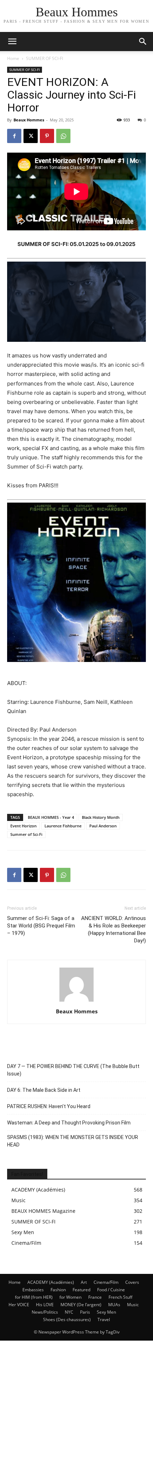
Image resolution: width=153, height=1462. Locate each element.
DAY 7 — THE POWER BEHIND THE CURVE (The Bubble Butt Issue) (73, 1070)
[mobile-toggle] (12, 41)
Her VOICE (19, 1305)
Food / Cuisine (111, 1290)
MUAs (114, 1305)
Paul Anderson (103, 825)
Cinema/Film (106, 1282)
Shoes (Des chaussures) (67, 1319)
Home (13, 58)
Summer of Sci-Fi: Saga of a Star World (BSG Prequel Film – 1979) (41, 925)
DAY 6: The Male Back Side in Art (43, 1090)
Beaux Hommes (29, 119)
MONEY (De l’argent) (80, 1305)
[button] (143, 41)
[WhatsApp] (63, 136)
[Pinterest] (47, 136)
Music (133, 1305)
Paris (85, 1312)
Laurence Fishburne (62, 825)
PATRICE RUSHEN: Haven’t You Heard (48, 1106)
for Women (70, 1297)
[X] (30, 136)
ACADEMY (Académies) (50, 1282)
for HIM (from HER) (34, 1297)
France (95, 1297)
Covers (132, 1282)
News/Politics (45, 1312)
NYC (69, 1312)
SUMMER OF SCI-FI (44, 58)
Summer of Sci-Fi (26, 834)
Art (84, 1282)
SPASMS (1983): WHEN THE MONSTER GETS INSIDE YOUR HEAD (72, 1141)
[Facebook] (14, 136)
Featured (81, 1290)
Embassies (33, 1290)
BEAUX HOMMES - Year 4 (51, 817)
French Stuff (120, 1297)
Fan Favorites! (27, 1174)
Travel (103, 1319)
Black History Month (101, 817)
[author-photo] (76, 1001)
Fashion (58, 1290)
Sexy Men (106, 1312)
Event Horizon (23, 825)
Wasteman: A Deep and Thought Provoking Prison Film (69, 1123)
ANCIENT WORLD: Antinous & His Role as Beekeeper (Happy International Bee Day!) (113, 929)
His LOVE (45, 1305)
